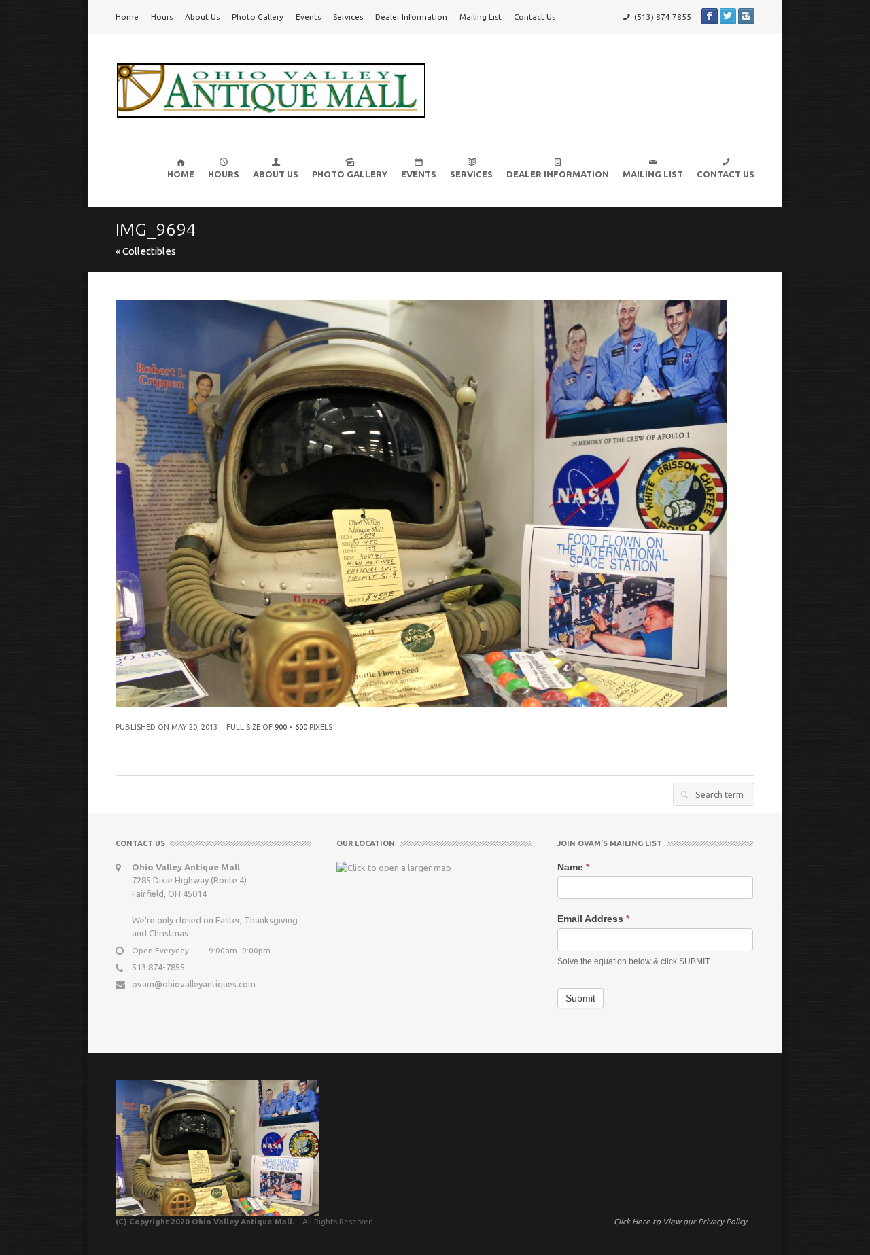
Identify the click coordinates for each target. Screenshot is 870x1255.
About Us (202, 16)
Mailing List (480, 16)
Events (308, 16)
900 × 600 (291, 727)
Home (127, 16)
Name (573, 867)
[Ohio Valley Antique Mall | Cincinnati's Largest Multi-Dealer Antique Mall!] (271, 89)
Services (348, 16)
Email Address (593, 918)
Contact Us (534, 16)
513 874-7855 (158, 967)
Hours (162, 16)
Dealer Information (411, 16)
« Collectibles (146, 251)
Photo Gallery (257, 16)
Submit (580, 998)
